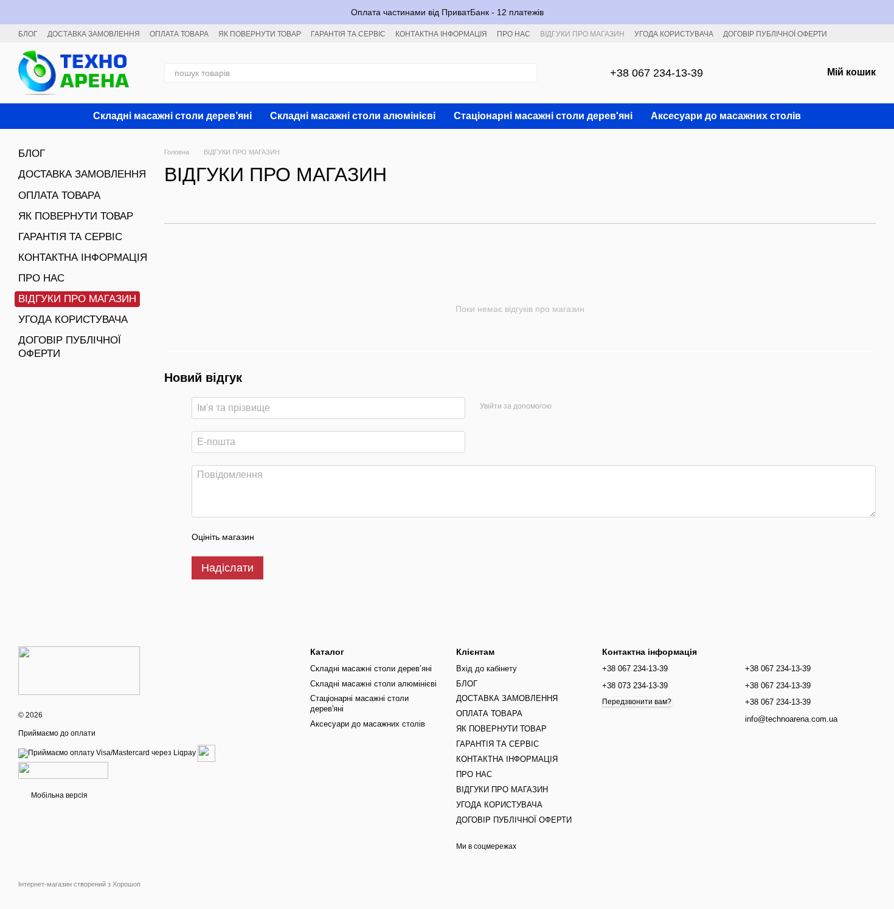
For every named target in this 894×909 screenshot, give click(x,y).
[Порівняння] (749, 73)
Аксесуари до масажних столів (726, 116)
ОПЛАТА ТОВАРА (179, 34)
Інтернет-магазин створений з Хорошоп (79, 884)
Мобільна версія (58, 795)
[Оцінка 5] (352, 537)
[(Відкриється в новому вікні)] (206, 752)
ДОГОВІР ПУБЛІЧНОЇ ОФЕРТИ (775, 34)
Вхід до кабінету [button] (486, 668)
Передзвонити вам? (636, 701)
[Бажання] (781, 73)
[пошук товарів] (527, 73)
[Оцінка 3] (313, 537)
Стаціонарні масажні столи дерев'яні (543, 116)
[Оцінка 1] (274, 537)
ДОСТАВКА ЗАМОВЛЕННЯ (93, 34)
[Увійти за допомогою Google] (565, 406)
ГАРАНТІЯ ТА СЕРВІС (348, 34)
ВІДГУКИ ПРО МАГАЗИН (582, 34)
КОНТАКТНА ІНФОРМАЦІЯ (441, 34)
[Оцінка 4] (332, 537)
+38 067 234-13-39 (656, 72)
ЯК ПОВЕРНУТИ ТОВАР (259, 34)
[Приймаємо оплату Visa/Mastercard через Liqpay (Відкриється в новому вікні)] (107, 752)
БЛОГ (28, 34)
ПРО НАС (513, 34)
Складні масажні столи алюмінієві (352, 116)
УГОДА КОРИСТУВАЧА (673, 34)
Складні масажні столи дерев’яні (172, 116)
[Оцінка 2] (293, 537)
